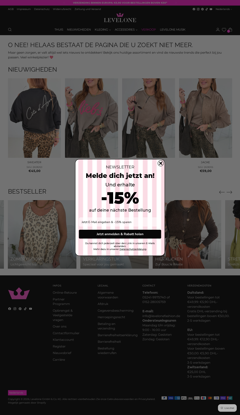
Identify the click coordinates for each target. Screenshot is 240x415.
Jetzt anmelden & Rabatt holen (120, 234)
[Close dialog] (161, 163)
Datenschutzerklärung (133, 249)
